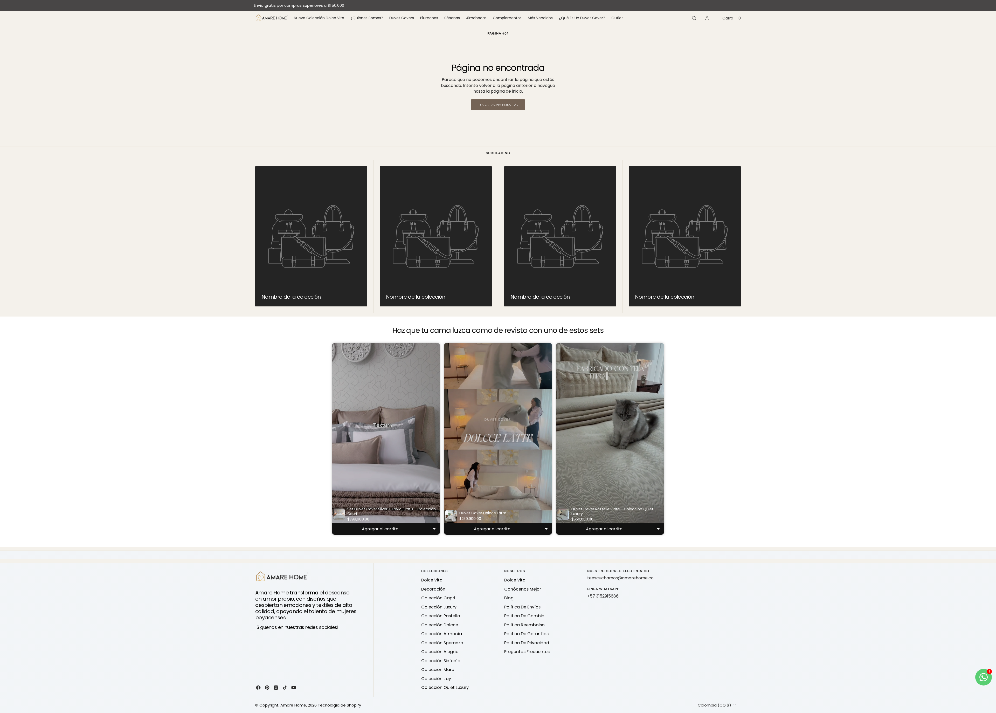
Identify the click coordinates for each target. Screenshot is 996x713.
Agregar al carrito (380, 529)
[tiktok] (285, 687)
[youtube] (293, 687)
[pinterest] (267, 687)
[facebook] (258, 687)
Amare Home (293, 705)
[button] (707, 18)
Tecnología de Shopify (339, 705)
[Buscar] (693, 18)
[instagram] (276, 687)
